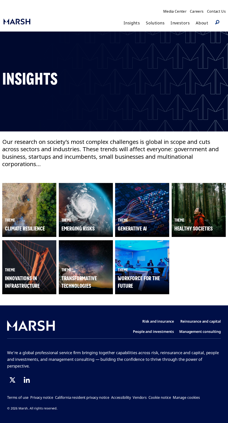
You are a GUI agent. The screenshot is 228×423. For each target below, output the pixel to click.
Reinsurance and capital (200, 321)
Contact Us (216, 11)
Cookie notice (160, 397)
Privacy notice (41, 397)
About (202, 23)
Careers (197, 11)
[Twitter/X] (12, 380)
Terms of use (17, 397)
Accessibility (121, 397)
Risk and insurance (158, 321)
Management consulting (200, 331)
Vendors (140, 397)
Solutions (155, 23)
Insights (132, 23)
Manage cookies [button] (186, 397)
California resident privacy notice (82, 397)
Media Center (175, 11)
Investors (180, 23)
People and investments (153, 331)
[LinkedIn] (26, 380)
